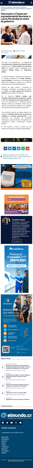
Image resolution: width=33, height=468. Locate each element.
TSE (19, 158)
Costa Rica (9, 7)
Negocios (4, 449)
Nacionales (5, 437)
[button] (1, 2)
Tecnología (5, 451)
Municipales (5, 439)
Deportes (4, 441)
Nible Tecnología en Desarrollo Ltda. (16, 461)
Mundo (4, 443)
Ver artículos (17, 241)
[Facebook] (3, 423)
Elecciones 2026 (20, 155)
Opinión (4, 452)
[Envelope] (20, 423)
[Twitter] (7, 423)
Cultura (4, 445)
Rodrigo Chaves (13, 158)
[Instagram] (16, 423)
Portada (3, 7)
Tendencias (5, 447)
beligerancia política (8, 155)
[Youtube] (12, 423)
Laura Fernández (22, 156)
